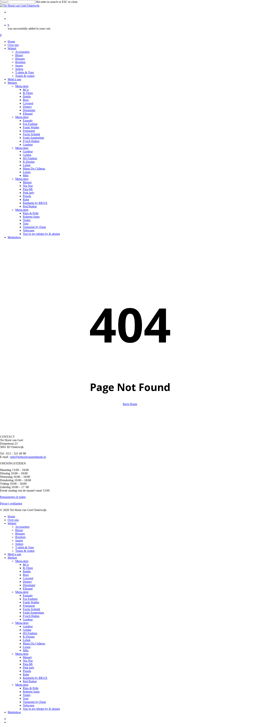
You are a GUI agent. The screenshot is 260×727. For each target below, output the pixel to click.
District (27, 581)
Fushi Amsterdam (33, 612)
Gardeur (28, 619)
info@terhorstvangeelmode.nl (28, 457)
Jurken (19, 544)
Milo (26, 650)
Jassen (19, 540)
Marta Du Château (34, 643)
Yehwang (28, 705)
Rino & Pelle (30, 688)
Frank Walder (31, 602)
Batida (27, 571)
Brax (26, 574)
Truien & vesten (24, 550)
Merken (12, 557)
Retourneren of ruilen (13, 497)
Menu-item (21, 561)
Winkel (12, 523)
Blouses (20, 533)
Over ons (13, 519)
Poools (27, 671)
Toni (25, 698)
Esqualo (28, 595)
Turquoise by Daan (34, 702)
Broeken (20, 537)
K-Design (29, 636)
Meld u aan (14, 554)
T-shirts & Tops (24, 547)
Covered (28, 578)
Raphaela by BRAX (35, 677)
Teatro (26, 695)
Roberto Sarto (31, 691)
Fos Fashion (30, 598)
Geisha (27, 629)
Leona (26, 647)
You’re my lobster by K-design (41, 708)
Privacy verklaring (11, 503)
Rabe (26, 674)
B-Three (28, 568)
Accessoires (22, 526)
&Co (26, 564)
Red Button (30, 681)
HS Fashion (30, 633)
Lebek (26, 640)
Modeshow (14, 712)
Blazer (19, 530)
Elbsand (28, 588)
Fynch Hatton (31, 616)
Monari (27, 657)
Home (11, 516)
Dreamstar (29, 585)
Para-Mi (28, 664)
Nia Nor (28, 660)
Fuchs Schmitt (31, 609)
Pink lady (28, 667)
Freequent (29, 605)
